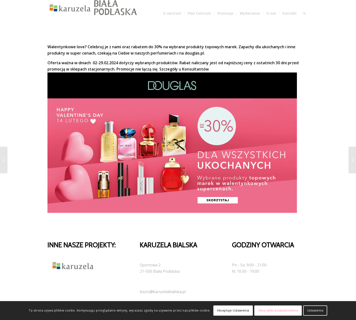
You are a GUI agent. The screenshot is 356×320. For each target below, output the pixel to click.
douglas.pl (194, 53)
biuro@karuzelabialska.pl (163, 291)
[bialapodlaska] (91, 13)
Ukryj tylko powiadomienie (278, 310)
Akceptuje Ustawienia (233, 310)
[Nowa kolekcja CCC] (352, 160)
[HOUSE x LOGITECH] (4, 160)
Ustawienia (315, 310)
